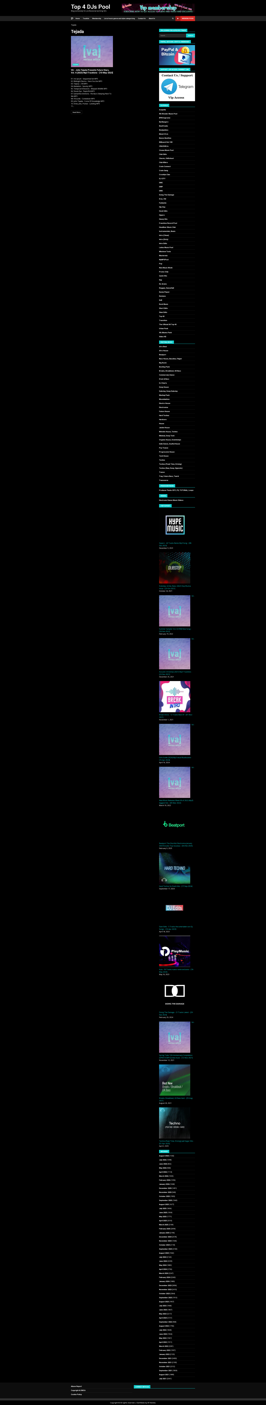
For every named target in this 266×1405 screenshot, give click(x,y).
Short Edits (163, 308)
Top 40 (161, 316)
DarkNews (141, 1403)
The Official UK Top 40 (167, 324)
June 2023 (163, 1310)
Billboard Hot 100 (165, 142)
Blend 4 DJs (163, 134)
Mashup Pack (164, 395)
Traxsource (163, 480)
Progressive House (167, 452)
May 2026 (162, 1168)
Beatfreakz (163, 126)
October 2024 (164, 1245)
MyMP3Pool (164, 260)
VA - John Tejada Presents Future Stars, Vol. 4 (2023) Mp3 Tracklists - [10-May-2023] (92, 51)
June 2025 (163, 1213)
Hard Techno (164, 415)
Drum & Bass (164, 379)
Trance (162, 472)
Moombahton (164, 399)
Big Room (163, 363)
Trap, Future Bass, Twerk (169, 476)
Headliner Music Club (167, 227)
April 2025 (163, 1221)
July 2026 (162, 1160)
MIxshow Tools (165, 252)
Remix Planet (164, 292)
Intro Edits (163, 243)
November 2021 (165, 1362)
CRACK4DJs (164, 146)
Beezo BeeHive (165, 138)
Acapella (162, 110)
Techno (162, 460)
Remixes (162, 296)
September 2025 (165, 1200)
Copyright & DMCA (78, 1390)
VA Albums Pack (165, 333)
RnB (160, 300)
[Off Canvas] (72, 18)
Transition (163, 320)
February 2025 (164, 1229)
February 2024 (164, 1277)
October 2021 (164, 1366)
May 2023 (162, 1314)
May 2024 (162, 1265)
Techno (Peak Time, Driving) (170, 464)
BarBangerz (163, 122)
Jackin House (164, 428)
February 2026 (164, 1180)
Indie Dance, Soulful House (169, 444)
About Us (152, 18)
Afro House (163, 351)
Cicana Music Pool (166, 150)
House (161, 424)
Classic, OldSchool (166, 158)
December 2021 (165, 1358)
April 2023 (163, 1318)
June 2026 (163, 1164)
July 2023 (162, 1306)
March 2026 (163, 1176)
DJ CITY (162, 179)
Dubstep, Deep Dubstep (168, 391)
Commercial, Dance (166, 375)
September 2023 (165, 1298)
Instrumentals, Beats (167, 231)
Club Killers (163, 162)
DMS (161, 191)
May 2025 (162, 1217)
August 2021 (164, 1375)
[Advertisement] (158, 8)
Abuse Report (76, 1386)
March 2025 (163, 1225)
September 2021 (165, 1371)
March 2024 (163, 1273)
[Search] (173, 18)
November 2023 (165, 1290)
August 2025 (164, 1204)
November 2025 (165, 1192)
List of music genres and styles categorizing (119, 18)
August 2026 (164, 1156)
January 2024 (164, 1281)
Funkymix (162, 203)
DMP (161, 187)
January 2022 (164, 1354)
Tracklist (86, 18)
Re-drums (163, 284)
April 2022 (163, 1342)
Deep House (164, 387)
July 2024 (162, 1257)
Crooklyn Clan (164, 175)
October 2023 (164, 1294)
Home (78, 18)
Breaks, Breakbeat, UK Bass (170, 371)
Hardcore (163, 420)
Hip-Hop (162, 207)
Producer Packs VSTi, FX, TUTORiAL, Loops (176, 490)
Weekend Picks (187, 18)
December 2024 (165, 1237)
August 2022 (164, 1326)
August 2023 (164, 1302)
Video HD (162, 337)
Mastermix (163, 256)
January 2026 (164, 1184)
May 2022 (162, 1338)
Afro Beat (163, 347)
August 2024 (164, 1253)
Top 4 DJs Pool (90, 6)
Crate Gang (163, 171)
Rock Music (163, 304)
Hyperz (162, 215)
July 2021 (162, 1379)
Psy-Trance (163, 448)
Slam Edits (163, 312)
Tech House (164, 456)
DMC (161, 183)
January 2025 (164, 1233)
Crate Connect (165, 166)
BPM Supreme (164, 118)
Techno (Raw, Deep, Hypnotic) (170, 468)
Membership (96, 18)
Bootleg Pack (164, 367)
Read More (76, 112)
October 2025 (164, 1196)
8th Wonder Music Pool (168, 114)
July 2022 (162, 1330)
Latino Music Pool (166, 247)
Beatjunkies (163, 130)
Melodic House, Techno (168, 432)
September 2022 (165, 1322)
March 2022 (163, 1346)
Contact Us (142, 18)
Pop (160, 264)
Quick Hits (163, 276)
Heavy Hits (163, 219)
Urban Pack (163, 329)
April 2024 (163, 1269)
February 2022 (164, 1350)
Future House (164, 411)
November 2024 (165, 1241)
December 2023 (165, 1285)
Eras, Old (162, 199)
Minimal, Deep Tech (166, 436)
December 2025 (165, 1188)
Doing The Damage (166, 195)
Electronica (163, 407)
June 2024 (163, 1261)
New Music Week (165, 268)
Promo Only (163, 272)
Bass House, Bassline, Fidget (170, 359)
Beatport (162, 355)
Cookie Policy (76, 1394)
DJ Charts (163, 383)
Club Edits (163, 154)
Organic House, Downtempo (170, 440)
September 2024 (165, 1249)
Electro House (164, 403)
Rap (160, 280)
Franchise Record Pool (168, 223)
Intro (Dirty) (163, 239)
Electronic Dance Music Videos (171, 500)
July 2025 (162, 1208)
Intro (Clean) (164, 235)
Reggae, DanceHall (166, 288)
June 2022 (163, 1334)
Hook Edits (163, 211)
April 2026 (163, 1172)
